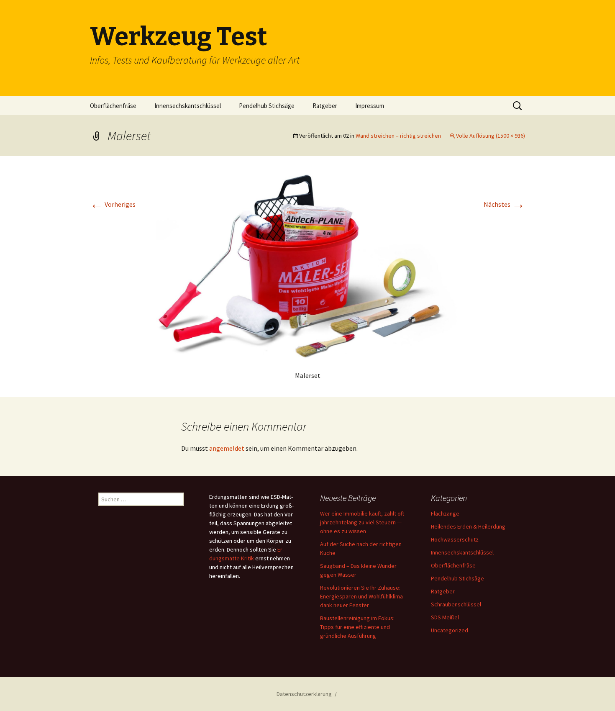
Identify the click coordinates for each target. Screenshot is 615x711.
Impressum (369, 106)
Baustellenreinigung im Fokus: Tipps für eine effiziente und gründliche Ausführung (357, 626)
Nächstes (504, 204)
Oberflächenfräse (113, 106)
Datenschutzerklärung (304, 694)
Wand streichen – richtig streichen (398, 135)
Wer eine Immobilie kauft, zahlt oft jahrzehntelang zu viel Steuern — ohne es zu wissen (362, 522)
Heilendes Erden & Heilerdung (468, 526)
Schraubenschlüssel (456, 604)
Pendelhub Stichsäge (267, 106)
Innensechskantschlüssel (187, 106)
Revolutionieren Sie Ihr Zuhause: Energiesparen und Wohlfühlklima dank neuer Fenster (361, 596)
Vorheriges (113, 204)
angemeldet (226, 448)
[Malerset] (307, 266)
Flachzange (445, 513)
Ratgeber (325, 106)
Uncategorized (449, 630)
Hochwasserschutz (455, 539)
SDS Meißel (445, 617)
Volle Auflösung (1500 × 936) (490, 135)
